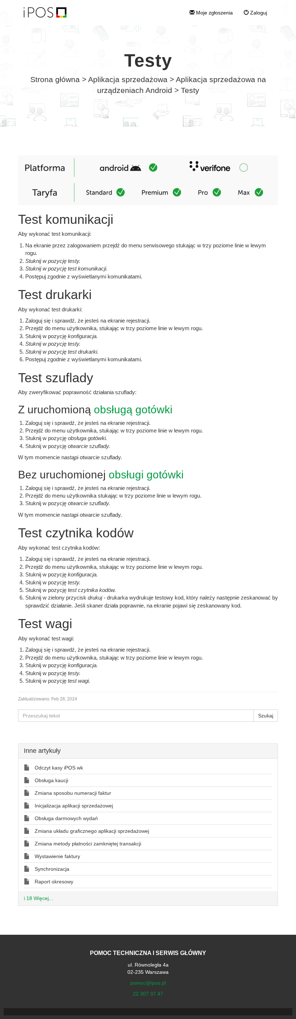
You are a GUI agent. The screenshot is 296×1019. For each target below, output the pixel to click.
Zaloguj (258, 13)
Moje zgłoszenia (214, 13)
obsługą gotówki (133, 409)
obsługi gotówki (146, 475)
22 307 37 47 (148, 994)
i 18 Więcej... (38, 898)
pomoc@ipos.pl (148, 983)
